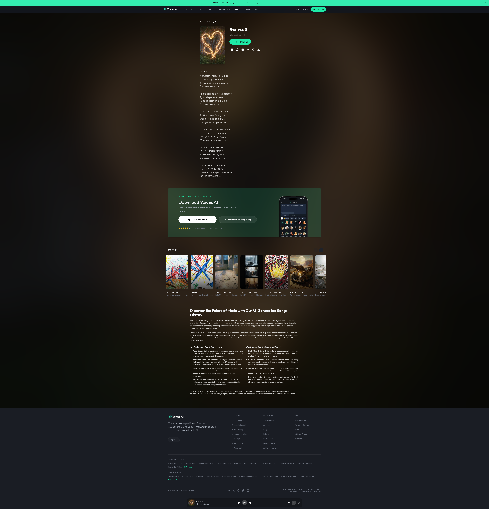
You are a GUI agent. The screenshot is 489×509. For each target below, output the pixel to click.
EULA (297, 429)
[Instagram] (238, 490)
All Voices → (188, 467)
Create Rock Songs (212, 476)
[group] (244, 507)
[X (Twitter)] (233, 490)
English (172, 440)
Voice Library (224, 9)
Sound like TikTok (175, 467)
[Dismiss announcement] (485, 3)
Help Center (268, 439)
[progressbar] (244, 507)
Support (298, 439)
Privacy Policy (300, 420)
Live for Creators (270, 443)
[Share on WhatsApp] (237, 49)
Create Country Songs (248, 476)
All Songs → (172, 480)
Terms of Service (302, 425)
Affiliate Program (270, 448)
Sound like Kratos (240, 463)
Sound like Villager (304, 463)
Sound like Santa (224, 463)
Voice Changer (204, 9)
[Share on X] (242, 49)
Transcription (237, 439)
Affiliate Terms (301, 434)
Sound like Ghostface (207, 463)
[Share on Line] (253, 49)
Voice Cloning (237, 429)
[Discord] (229, 490)
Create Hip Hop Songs (194, 476)
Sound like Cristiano (271, 463)
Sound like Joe (255, 463)
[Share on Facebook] (231, 49)
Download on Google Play (239, 219)
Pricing (247, 9)
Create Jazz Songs (289, 476)
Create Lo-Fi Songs (307, 476)
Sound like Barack (288, 463)
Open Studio (318, 9)
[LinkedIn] (248, 490)
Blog (256, 9)
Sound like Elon (191, 463)
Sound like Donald (175, 463)
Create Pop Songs (175, 476)
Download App (302, 9)
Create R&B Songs (229, 476)
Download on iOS (199, 219)
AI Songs (266, 425)
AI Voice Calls (237, 448)
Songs (236, 9)
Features (187, 9)
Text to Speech (238, 420)
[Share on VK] (248, 49)
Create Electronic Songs (269, 476)
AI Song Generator (239, 434)
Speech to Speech (239, 425)
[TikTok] (243, 490)
